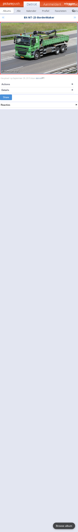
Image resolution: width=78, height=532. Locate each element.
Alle (19, 10)
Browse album (64, 525)
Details (5, 90)
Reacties (5, 105)
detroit (39, 78)
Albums (7, 10)
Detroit (32, 4)
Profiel (45, 10)
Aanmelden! (52, 4)
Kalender (31, 10)
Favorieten (60, 10)
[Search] (73, 11)
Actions (5, 84)
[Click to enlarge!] (39, 48)
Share (6, 97)
